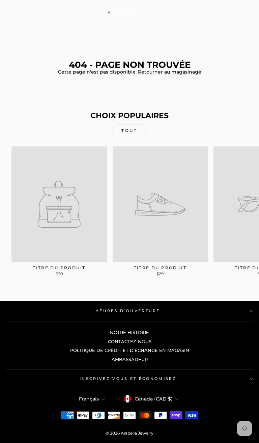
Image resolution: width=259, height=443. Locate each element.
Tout (129, 130)
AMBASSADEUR (130, 359)
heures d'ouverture (127, 310)
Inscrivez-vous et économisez (128, 378)
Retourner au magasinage (169, 72)
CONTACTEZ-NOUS (129, 341)
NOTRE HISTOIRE (129, 332)
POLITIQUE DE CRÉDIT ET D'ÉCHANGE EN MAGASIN (129, 350)
